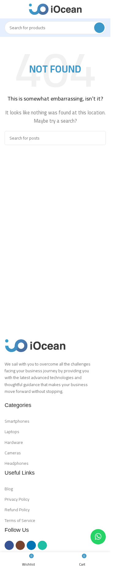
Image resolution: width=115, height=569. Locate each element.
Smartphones (17, 421)
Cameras (13, 453)
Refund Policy (17, 510)
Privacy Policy (17, 499)
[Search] (99, 27)
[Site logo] (55, 8)
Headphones (17, 463)
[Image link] (35, 345)
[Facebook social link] (9, 545)
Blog (9, 489)
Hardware (14, 442)
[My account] (103, 9)
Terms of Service (20, 520)
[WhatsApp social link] (42, 545)
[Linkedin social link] (31, 545)
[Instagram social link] (20, 545)
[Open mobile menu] (7, 9)
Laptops (12, 432)
